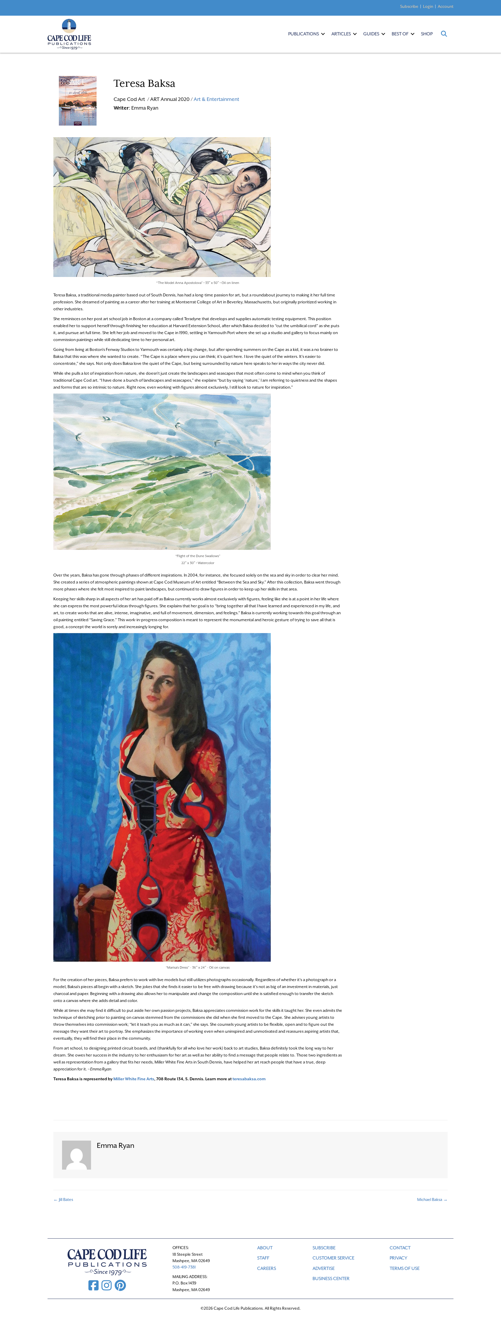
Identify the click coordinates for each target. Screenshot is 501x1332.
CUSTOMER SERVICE (333, 1258)
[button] (323, 34)
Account (445, 6)
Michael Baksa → (432, 1199)
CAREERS (266, 1268)
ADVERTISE (324, 1268)
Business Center (331, 1278)
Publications (303, 34)
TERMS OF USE (405, 1268)
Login (428, 6)
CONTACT (400, 1248)
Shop (427, 34)
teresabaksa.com (249, 1079)
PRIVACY (398, 1258)
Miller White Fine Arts (133, 1079)
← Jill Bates (63, 1199)
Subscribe (409, 6)
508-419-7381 (184, 1267)
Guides (371, 34)
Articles (341, 34)
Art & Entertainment (216, 99)
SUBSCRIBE (324, 1248)
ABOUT (265, 1248)
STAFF (263, 1258)
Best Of (400, 34)
